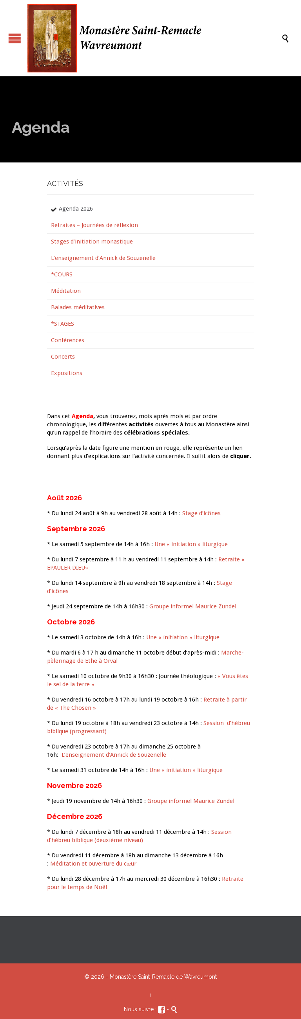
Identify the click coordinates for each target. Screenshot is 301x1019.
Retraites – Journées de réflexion (94, 225)
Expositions (66, 373)
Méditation (66, 290)
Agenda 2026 (76, 208)
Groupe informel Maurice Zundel (192, 606)
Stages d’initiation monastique (92, 241)
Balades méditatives (78, 307)
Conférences (67, 340)
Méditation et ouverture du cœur (93, 863)
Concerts (63, 356)
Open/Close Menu (14, 38)
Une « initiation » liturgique (191, 544)
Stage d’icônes (201, 513)
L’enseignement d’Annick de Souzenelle (103, 258)
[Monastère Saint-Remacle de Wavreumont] (154, 38)
